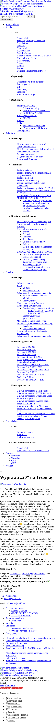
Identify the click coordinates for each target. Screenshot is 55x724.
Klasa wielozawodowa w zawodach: (33, 229)
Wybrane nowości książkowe (36, 128)
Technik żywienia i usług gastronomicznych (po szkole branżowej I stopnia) (36, 262)
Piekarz (26, 244)
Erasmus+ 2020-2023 (26, 354)
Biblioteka (21, 123)
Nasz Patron (22, 43)
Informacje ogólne (25, 283)
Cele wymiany (29, 301)
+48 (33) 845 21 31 (12, 598)
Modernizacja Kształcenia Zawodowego (35, 323)
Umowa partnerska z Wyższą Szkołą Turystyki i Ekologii (33, 402)
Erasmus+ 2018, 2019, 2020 (29, 367)
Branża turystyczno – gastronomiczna (32, 317)
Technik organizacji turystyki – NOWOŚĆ (36, 188)
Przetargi (21, 92)
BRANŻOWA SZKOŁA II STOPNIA (34, 252)
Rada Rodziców (24, 53)
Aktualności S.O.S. (31, 290)
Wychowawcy (23, 50)
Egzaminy (10, 453)
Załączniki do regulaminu (34, 328)
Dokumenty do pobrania (28, 151)
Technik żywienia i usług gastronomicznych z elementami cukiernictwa (31, 183)
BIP (18, 87)
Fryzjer (26, 231)
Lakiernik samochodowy (34, 242)
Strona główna (12, 24)
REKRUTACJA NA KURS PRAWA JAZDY (41, 312)
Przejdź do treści (7, 685)
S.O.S (19, 285)
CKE (13, 461)
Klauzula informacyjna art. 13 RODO (34, 55)
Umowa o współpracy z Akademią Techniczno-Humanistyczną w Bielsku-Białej (34, 408)
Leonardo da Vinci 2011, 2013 (30, 380)
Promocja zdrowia (25, 432)
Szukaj (30, 17)
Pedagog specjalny (31, 108)
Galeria (20, 63)
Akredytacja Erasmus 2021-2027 (31, 359)
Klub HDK (22, 434)
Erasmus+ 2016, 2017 (27, 372)
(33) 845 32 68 (9, 596)
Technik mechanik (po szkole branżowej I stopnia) (36, 255)
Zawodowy (16, 458)
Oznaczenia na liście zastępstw (30, 82)
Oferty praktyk (23, 130)
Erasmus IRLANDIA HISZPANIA (33, 364)
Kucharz (21, 226)
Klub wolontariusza (25, 437)
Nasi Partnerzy (23, 61)
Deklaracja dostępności (16, 658)
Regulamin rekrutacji (26, 154)
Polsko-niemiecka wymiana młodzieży (34, 293)
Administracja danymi (27, 94)
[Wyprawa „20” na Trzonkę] (13, 484)
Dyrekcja (21, 45)
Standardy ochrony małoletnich (31, 40)
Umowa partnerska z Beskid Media (32, 391)
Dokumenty (22, 89)
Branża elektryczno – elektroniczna (38, 308)
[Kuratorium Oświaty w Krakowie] (16, 675)
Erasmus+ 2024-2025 (26, 349)
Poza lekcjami (12, 421)
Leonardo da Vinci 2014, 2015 (30, 374)
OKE (13, 463)
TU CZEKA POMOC (33, 113)
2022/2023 (27, 118)
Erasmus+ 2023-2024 (26, 352)
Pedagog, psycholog (26, 105)
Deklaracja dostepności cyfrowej (31, 71)
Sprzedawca (28, 239)
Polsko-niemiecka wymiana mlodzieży (34, 336)
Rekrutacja (10, 133)
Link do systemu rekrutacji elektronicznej (35, 149)
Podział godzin (23, 84)
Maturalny (15, 455)
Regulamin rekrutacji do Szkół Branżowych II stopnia (30, 158)
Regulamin (27, 326)
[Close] (1, 471)
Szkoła (9, 27)
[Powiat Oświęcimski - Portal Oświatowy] (19, 670)
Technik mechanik (25, 178)
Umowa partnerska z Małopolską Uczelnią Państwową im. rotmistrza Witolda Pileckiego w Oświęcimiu (36, 416)
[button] (11, 688)
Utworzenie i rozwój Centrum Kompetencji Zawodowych (30, 304)
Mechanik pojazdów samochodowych (34, 221)
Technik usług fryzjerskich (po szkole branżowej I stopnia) (36, 268)
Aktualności (22, 38)
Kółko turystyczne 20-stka (33, 573)
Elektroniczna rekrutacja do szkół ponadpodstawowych (32, 145)
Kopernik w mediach (26, 58)
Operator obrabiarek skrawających (32, 224)
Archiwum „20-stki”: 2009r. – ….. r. (33, 450)
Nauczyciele (22, 48)
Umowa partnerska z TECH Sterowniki (34, 393)
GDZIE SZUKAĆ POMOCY (36, 110)
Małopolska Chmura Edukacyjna (31, 321)
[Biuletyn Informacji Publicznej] (14, 668)
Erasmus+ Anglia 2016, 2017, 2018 (33, 369)
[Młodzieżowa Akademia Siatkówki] (17, 673)
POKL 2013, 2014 (25, 377)
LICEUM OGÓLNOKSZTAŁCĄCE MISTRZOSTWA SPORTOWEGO (34, 196)
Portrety (20, 68)
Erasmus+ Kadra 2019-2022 (29, 357)
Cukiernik (27, 236)
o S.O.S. (26, 288)
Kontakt (20, 66)
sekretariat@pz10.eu (16, 603)
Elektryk (26, 234)
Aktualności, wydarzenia (34, 125)
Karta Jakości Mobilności (28, 362)
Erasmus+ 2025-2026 (26, 347)
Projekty (9, 272)
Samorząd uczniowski (27, 115)
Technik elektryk (24, 170)
